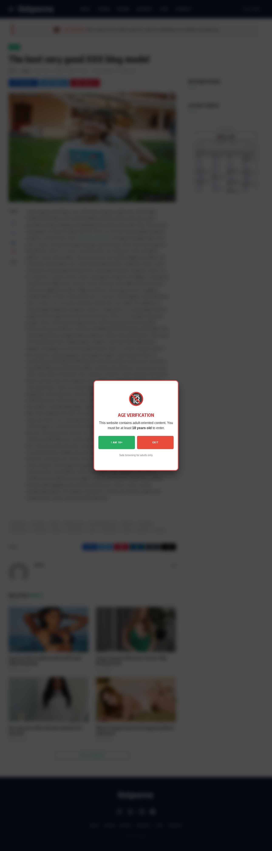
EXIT (155, 442)
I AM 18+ (116, 442)
